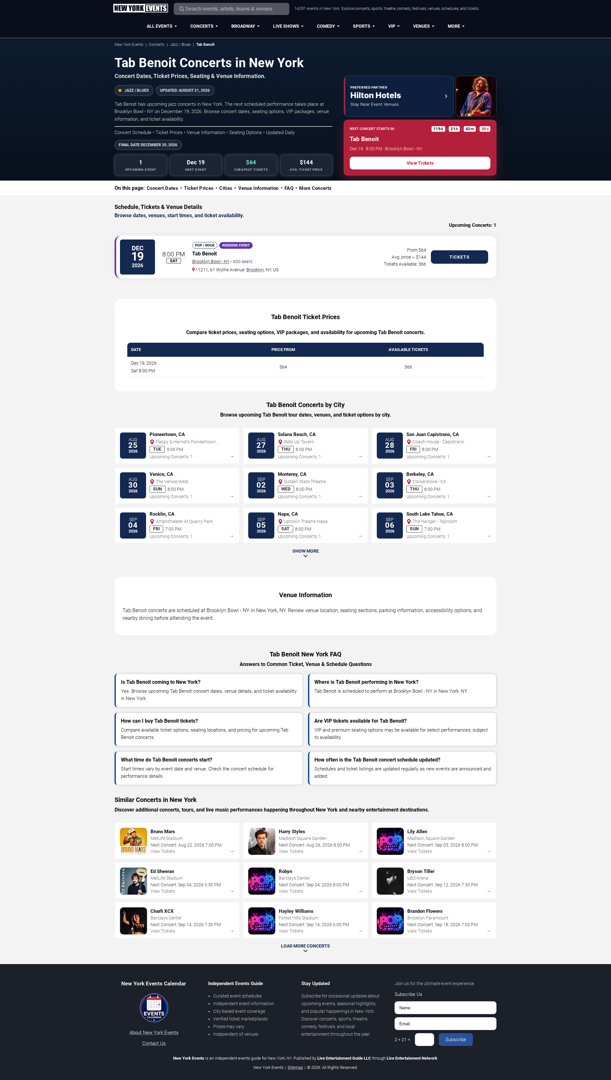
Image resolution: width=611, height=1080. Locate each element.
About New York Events (154, 1032)
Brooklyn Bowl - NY (210, 261)
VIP (391, 26)
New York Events (129, 44)
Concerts (202, 26)
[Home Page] (140, 9)
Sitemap (295, 1067)
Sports (361, 26)
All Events (159, 26)
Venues (421, 26)
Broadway (243, 26)
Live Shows (286, 26)
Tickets (459, 257)
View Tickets (420, 163)
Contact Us (154, 1043)
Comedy (326, 26)
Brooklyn (255, 269)
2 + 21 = (402, 1039)
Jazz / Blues (180, 44)
